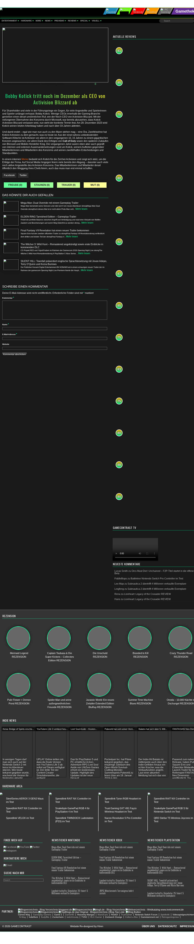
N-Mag (22, 917)
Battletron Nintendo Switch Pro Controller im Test (157, 578)
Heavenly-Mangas (86, 914)
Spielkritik (165, 914)
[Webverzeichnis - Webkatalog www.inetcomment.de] (154, 909)
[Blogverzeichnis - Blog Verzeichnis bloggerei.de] (45, 909)
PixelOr (114, 914)
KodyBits (45, 917)
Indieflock (33, 917)
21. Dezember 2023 (15, 84)
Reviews (72, 21)
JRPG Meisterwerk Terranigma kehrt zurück (116, 892)
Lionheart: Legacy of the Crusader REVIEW (147, 594)
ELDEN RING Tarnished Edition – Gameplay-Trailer (66, 859)
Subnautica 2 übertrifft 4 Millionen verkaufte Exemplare (157, 583)
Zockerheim (58, 917)
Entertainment (9, 21)
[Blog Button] (133, 912)
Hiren (100, 926)
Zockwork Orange (113, 917)
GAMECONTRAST (21, 926)
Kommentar (8, 298)
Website (5, 344)
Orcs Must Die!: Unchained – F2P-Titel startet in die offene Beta (154, 572)
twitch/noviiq (72, 917)
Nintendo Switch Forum (146, 914)
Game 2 (58, 914)
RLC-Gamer (96, 917)
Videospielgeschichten (183, 914)
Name (5, 325)
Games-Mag (24, 914)
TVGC (84, 917)
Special (84, 21)
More (38, 21)
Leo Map (119, 583)
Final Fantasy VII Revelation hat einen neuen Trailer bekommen (69, 869)
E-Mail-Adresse (9, 334)
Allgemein (50, 84)
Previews (59, 21)
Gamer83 (69, 914)
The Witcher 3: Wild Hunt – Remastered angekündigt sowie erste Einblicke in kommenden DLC (71, 880)
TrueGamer (126, 914)
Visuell (95, 21)
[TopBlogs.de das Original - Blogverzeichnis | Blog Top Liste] (92, 912)
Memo (25, 159)
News (47, 21)
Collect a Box (131, 917)
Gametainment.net (150, 917)
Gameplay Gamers (42, 914)
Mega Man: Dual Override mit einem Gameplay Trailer (68, 848)
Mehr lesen (81, 209)
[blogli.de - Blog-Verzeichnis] (109, 909)
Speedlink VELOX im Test (20, 818)
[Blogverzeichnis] (82, 909)
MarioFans (103, 914)
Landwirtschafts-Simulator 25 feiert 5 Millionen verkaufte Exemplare (70, 892)
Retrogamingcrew (170, 917)
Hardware (26, 21)
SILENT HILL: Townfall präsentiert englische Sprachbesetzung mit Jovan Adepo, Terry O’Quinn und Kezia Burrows (165, 883)
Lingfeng (119, 589)
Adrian (36, 84)
